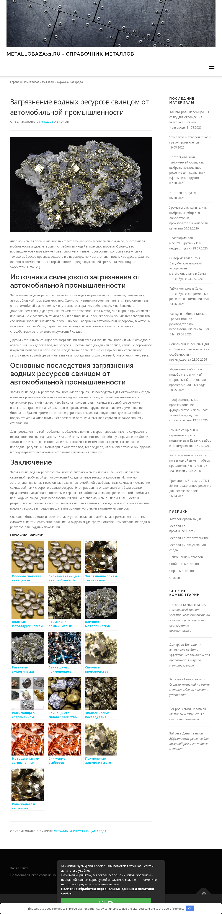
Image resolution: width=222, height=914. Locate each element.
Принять (106, 902)
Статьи (174, 578)
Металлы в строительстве (189, 538)
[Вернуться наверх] (203, 893)
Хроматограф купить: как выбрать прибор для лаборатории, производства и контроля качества (188, 217)
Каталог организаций (185, 519)
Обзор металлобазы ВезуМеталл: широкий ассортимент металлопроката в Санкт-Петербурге (188, 268)
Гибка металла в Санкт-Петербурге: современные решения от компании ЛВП (189, 293)
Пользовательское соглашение (33, 875)
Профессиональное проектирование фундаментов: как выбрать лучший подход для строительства (189, 410)
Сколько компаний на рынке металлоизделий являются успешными (189, 689)
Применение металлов (186, 557)
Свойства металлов (184, 564)
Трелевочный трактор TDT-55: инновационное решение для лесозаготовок (190, 485)
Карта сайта (19, 868)
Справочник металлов (24, 82)
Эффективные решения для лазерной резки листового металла (189, 743)
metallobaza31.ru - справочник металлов (70, 54)
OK (190, 908)
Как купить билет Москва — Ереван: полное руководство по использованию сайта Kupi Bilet (190, 324)
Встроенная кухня (182, 193)
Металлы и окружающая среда (62, 82)
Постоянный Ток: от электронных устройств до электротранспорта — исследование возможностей (189, 620)
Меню (211, 68)
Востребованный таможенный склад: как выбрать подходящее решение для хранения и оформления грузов (187, 167)
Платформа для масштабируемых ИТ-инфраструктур (185, 243)
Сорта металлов (181, 571)
